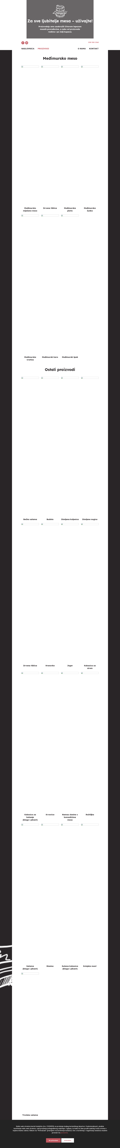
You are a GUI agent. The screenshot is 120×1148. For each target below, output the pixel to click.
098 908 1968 (93, 42)
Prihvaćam (67, 1140)
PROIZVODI (43, 48)
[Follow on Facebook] (22, 42)
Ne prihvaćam (53, 1140)
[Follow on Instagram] (26, 42)
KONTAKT (94, 48)
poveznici (64, 1133)
